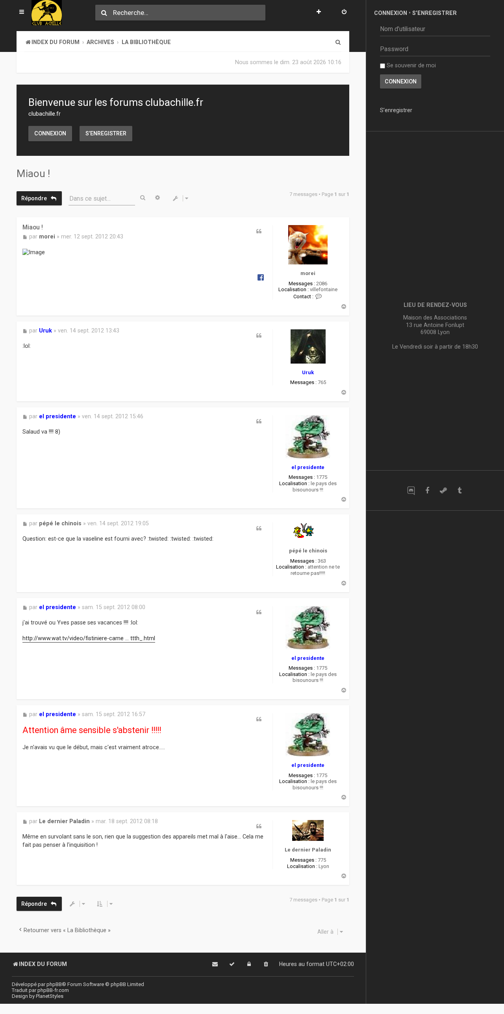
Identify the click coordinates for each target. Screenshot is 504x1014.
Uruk (308, 372)
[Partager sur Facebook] (260, 277)
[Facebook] (427, 490)
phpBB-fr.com (53, 990)
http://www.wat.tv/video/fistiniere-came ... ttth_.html (88, 638)
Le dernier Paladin (308, 850)
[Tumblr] (459, 490)
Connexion (50, 133)
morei (307, 273)
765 (322, 382)
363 (322, 561)
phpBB (54, 984)
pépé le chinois (308, 551)
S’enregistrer (105, 133)
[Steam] (443, 490)
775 (322, 860)
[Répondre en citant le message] (258, 231)
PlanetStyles (49, 996)
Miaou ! (33, 173)
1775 (321, 477)
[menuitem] (344, 12)
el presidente (307, 467)
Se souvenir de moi (410, 65)
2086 (321, 283)
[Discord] (411, 490)
